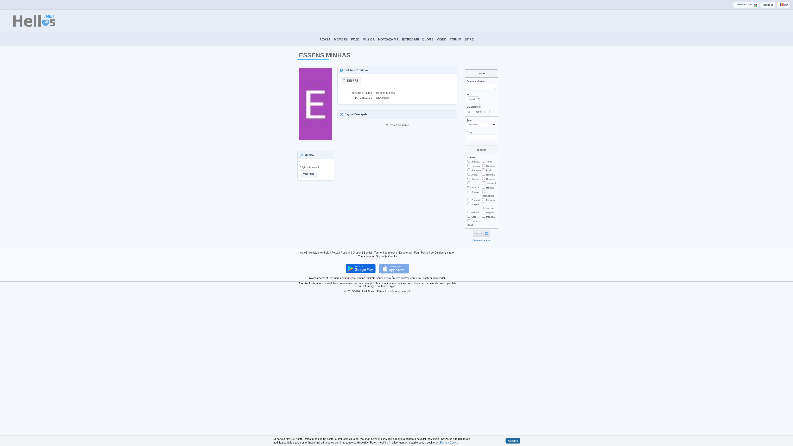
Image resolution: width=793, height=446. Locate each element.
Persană (475, 200)
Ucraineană (488, 208)
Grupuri (357, 252)
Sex (469, 94)
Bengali (475, 192)
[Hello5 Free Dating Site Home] (28, 20)
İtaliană (474, 179)
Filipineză (490, 200)
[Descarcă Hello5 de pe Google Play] (361, 268)
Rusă (488, 170)
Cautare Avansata (481, 240)
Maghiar (490, 212)
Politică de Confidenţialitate (437, 252)
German (475, 166)
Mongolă (490, 217)
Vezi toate (309, 173)
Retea (334, 252)
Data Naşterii (474, 107)
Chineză (490, 179)
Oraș (469, 132)
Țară (469, 120)
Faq (416, 252)
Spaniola (490, 166)
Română (490, 174)
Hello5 (303, 252)
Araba (474, 174)
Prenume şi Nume (476, 81)
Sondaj (368, 252)
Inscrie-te (768, 5)
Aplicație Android (319, 252)
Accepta (513, 440)
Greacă (475, 212)
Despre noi (405, 252)
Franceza (476, 170)
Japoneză (491, 183)
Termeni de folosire (385, 252)
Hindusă (490, 187)
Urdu (473, 217)
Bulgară (475, 204)
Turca (489, 161)
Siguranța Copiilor (386, 256)
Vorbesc (471, 157)
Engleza (475, 161)
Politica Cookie (449, 442)
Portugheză (473, 187)
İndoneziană (488, 196)
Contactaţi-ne (366, 256)
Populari (345, 252)
